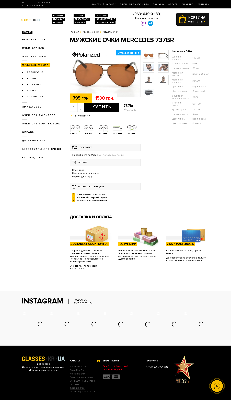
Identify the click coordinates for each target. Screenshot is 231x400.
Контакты (203, 4)
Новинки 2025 (33, 39)
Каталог (111, 4)
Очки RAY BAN (33, 47)
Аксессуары (82, 19)
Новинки (58, 16)
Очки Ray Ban (77, 370)
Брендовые (35, 72)
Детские (80, 22)
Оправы (57, 22)
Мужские (58, 19)
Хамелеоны (35, 96)
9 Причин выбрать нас (134, 4)
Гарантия (187, 4)
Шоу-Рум (96, 4)
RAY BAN (79, 16)
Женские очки (34, 56)
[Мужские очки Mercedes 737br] (105, 73)
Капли (31, 78)
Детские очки (34, 140)
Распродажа (32, 157)
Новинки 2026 (78, 366)
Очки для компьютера (41, 123)
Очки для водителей (40, 115)
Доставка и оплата (165, 4)
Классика (34, 84)
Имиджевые (32, 106)
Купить (101, 107)
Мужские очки (34, 64)
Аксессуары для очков (41, 149)
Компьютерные (106, 19)
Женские (102, 16)
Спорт (31, 90)
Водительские (105, 22)
